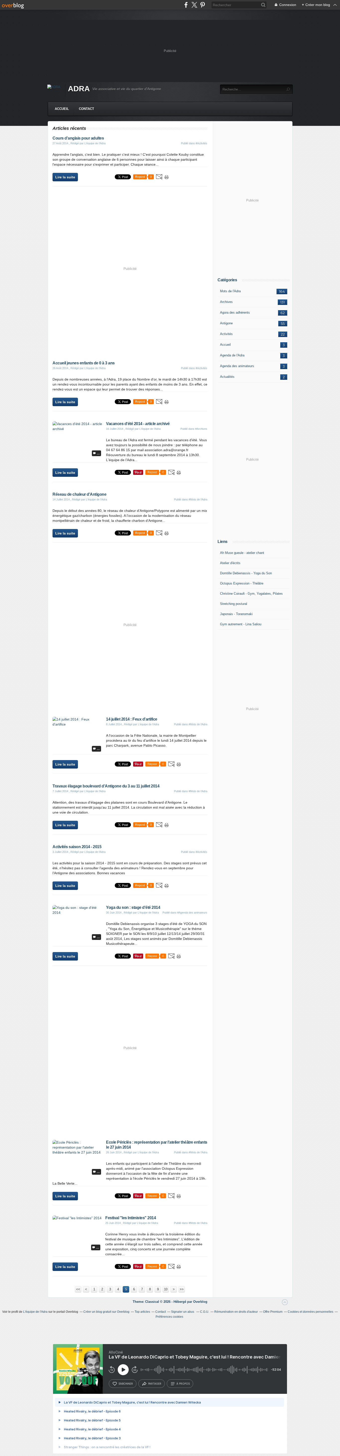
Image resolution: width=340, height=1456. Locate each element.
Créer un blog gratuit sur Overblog (106, 1311)
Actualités (227, 377)
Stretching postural (233, 604)
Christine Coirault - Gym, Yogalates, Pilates (251, 593)
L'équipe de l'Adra (35, 1311)
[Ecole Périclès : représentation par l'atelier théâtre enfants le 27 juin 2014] (77, 1152)
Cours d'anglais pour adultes (78, 138)
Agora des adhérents (235, 312)
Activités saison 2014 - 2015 (77, 847)
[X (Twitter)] (194, 5)
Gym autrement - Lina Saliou (240, 624)
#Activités (201, 143)
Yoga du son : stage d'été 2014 (133, 907)
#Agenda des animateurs (192, 912)
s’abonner (125, 1383)
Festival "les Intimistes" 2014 (130, 1218)
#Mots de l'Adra (198, 499)
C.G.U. (204, 1311)
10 (166, 1289)
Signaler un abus (183, 1311)
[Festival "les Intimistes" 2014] (77, 1218)
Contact (86, 109)
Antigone (226, 323)
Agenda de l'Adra (232, 355)
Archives (226, 302)
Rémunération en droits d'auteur (236, 1311)
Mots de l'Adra (230, 291)
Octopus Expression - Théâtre (241, 583)
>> (182, 1289)
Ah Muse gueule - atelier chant (242, 553)
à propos (183, 1383)
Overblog (200, 1302)
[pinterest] (202, 5)
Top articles (142, 1311)
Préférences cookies (169, 1316)
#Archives (201, 428)
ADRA (79, 89)
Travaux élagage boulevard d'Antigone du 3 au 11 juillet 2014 (106, 786)
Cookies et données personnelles (310, 1311)
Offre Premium (273, 1311)
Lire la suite (65, 177)
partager (154, 1383)
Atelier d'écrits (230, 563)
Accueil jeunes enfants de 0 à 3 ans (84, 363)
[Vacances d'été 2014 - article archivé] (77, 429)
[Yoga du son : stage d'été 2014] (77, 913)
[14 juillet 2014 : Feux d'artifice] (77, 724)
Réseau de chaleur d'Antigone (79, 494)
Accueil (62, 109)
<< (78, 1289)
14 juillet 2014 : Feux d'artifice (131, 719)
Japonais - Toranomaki (236, 614)
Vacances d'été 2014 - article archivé (138, 424)
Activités (226, 334)
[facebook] (186, 5)
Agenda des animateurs (237, 366)
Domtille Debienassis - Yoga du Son (246, 573)
